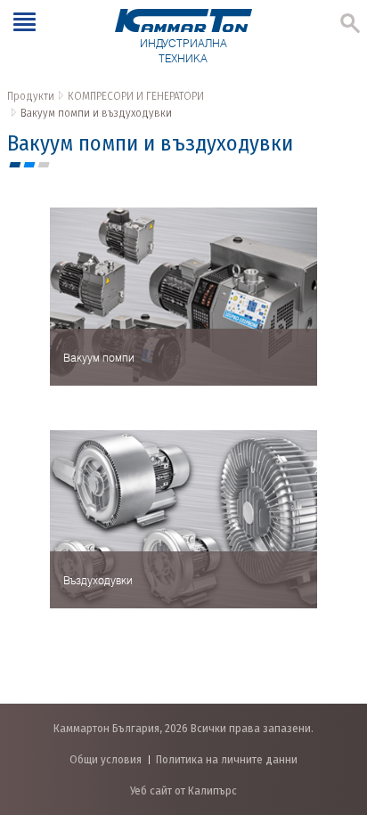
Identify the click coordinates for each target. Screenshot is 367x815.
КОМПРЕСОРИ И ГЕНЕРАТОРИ (136, 95)
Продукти (30, 95)
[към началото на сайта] (335, 707)
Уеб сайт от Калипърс (183, 790)
